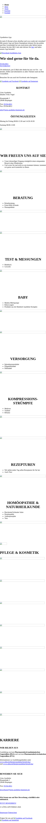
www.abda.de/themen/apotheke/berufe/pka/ (15, 762)
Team (6, 9)
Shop (6, 7)
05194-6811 (4, 64)
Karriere (7, 11)
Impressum (4, 813)
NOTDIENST (5, 66)
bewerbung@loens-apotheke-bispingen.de (15, 790)
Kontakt (7, 13)
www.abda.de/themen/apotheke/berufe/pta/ (18, 764)
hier (32, 47)
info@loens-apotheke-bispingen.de (12, 110)
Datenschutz (12, 813)
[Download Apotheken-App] (10, 53)
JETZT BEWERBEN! (8, 803)
